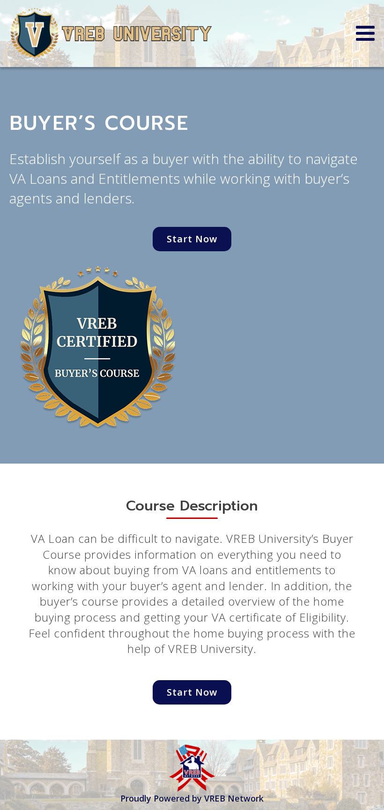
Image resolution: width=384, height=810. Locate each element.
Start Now (192, 238)
